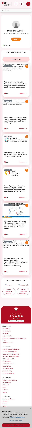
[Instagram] (10, 316)
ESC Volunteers (6, 366)
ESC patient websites (8, 373)
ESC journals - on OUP (8, 359)
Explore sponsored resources (8, 291)
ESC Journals (5, 385)
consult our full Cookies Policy (17, 417)
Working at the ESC (7, 342)
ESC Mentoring (6, 361)
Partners (4, 406)
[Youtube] (22, 316)
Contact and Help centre (16, 321)
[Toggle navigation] (28, 4)
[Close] (30, 408)
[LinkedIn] (18, 316)
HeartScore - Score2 (8, 363)
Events (4, 387)
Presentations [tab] (16, 59)
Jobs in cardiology (7, 371)
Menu (7, 10)
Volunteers (5, 401)
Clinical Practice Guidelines (9, 380)
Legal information (7, 336)
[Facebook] (16, 316)
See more (22, 93)
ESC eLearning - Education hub (10, 354)
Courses (4, 392)
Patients (4, 403)
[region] (16, 417)
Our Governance (6, 331)
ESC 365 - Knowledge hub (9, 351)
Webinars (5, 389)
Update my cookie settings (15, 420)
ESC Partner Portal (7, 368)
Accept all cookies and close (17, 425)
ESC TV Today (6, 382)
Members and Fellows (8, 399)
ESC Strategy (6, 328)
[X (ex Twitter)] (13, 316)
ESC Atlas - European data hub (10, 356)
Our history (5, 333)
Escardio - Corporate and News (10, 349)
